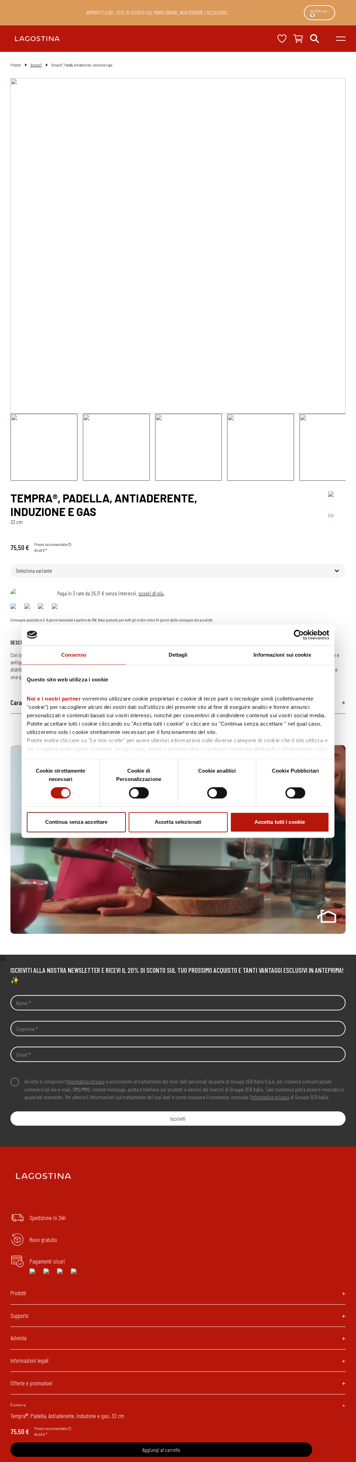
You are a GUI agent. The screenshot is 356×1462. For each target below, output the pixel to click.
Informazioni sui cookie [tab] (282, 655)
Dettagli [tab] (178, 655)
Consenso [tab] (73, 655)
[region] (178, 839)
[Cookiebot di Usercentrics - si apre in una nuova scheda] (298, 635)
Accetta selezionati (178, 822)
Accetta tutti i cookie (279, 822)
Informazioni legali (29, 1360)
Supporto (19, 1315)
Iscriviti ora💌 (318, 12)
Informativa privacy (85, 1081)
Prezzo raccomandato (50, 544)
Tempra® (36, 65)
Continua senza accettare (76, 822)
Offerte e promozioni (31, 1383)
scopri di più (150, 593)
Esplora (18, 1405)
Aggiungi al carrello (161, 1449)
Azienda (18, 1338)
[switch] (139, 793)
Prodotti (18, 1293)
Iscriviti (178, 1118)
